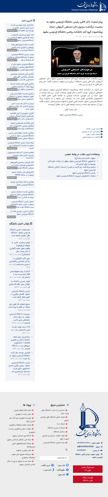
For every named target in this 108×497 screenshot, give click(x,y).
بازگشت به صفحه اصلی (91, 137)
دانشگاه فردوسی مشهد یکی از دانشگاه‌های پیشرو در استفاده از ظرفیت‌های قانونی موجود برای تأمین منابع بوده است (22, 68)
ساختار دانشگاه (59, 431)
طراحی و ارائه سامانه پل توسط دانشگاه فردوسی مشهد (22, 183)
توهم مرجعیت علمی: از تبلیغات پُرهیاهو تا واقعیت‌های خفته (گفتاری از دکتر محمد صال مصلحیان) (20, 248)
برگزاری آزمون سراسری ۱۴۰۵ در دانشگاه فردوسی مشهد (22, 213)
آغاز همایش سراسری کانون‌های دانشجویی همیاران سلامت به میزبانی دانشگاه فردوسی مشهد (22, 165)
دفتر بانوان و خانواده (23, 450)
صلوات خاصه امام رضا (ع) (85, 158)
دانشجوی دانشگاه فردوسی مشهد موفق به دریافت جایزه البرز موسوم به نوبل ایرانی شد (71, 163)
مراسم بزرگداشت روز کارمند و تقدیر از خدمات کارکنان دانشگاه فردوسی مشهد (71, 168)
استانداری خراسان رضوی (22, 435)
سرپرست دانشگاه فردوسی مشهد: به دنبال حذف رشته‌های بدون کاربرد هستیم (19, 318)
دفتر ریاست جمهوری (23, 414)
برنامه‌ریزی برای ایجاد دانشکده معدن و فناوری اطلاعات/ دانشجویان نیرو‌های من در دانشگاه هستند (20, 342)
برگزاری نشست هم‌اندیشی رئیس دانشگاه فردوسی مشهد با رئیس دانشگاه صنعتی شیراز (21, 135)
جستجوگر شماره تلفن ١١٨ (87, 469)
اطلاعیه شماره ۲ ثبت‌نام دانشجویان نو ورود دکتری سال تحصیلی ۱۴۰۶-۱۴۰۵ (21, 155)
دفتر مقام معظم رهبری (22, 410)
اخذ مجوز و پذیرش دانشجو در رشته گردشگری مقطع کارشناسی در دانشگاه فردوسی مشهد (21, 37)
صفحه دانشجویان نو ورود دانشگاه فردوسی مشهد (75, 175)
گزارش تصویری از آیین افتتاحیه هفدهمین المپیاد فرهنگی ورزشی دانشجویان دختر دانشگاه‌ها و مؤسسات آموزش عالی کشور (21, 117)
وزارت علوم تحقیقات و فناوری (20, 424)
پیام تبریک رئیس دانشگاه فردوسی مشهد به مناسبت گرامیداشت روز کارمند (21, 145)
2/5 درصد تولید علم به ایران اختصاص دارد (20, 329)
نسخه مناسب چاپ (93, 134)
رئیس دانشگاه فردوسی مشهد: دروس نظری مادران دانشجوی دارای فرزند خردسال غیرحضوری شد (19, 368)
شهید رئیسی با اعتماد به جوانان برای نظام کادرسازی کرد (19, 284)
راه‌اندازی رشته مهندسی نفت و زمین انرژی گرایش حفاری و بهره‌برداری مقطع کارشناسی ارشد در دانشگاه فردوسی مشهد (20, 29)
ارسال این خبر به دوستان (91, 131)
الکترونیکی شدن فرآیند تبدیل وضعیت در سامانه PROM (23, 173)
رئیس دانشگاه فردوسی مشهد (83, 172)
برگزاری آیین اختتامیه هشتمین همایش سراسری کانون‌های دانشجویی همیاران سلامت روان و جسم (21, 78)
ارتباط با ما (61, 423)
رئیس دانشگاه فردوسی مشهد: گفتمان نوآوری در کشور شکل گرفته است (20, 295)
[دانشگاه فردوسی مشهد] (89, 6)
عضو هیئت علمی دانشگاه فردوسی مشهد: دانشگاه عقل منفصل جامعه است (20, 234)
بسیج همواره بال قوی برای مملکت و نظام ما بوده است (19, 307)
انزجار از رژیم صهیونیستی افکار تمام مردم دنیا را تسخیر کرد (20, 274)
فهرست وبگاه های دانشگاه (88, 479)
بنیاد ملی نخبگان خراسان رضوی (19, 439)
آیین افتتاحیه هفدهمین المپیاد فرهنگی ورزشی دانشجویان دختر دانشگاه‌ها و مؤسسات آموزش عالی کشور (21, 127)
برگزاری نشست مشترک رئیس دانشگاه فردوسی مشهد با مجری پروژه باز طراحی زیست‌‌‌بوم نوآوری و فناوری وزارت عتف (20, 196)
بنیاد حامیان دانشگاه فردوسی (54, 442)
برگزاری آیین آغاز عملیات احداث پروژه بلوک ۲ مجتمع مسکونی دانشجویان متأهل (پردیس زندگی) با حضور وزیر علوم (21, 88)
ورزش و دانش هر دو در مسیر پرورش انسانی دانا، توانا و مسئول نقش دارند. (21, 106)
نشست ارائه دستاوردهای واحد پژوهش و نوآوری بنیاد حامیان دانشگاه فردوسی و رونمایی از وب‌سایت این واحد (22, 49)
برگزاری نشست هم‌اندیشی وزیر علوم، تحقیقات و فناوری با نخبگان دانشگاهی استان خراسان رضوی (21, 96)
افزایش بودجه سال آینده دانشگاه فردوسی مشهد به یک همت (19, 355)
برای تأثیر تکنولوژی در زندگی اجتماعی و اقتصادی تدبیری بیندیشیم (19, 263)
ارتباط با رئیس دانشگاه (56, 427)
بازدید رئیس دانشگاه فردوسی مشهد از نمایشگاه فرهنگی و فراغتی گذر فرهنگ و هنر (21, 57)
